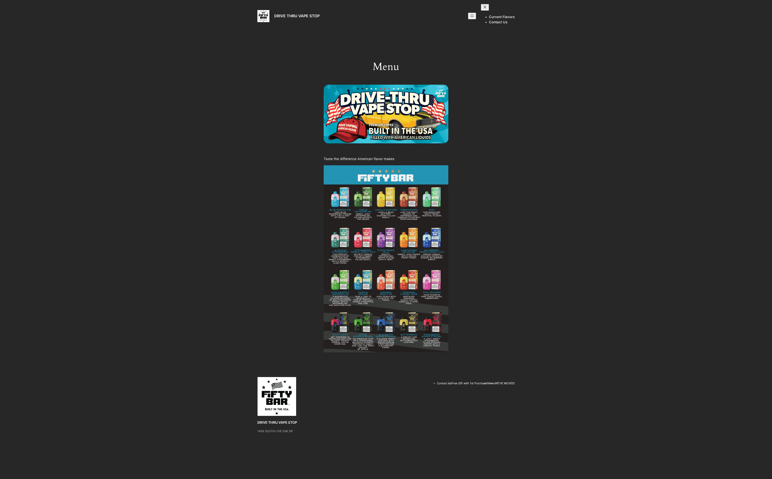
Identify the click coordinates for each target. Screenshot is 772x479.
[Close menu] (485, 7)
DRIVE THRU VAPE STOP (297, 15)
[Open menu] (472, 16)
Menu (491, 383)
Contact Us (444, 383)
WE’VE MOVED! (505, 383)
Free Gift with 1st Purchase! (470, 383)
